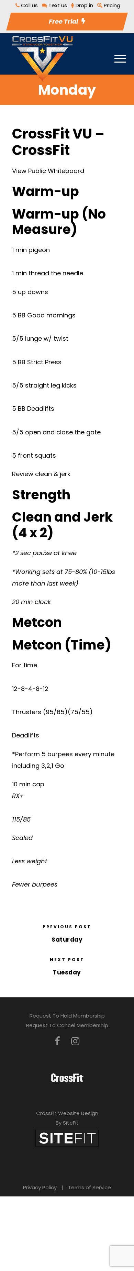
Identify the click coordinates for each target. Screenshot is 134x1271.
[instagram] (75, 1041)
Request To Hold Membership (67, 1015)
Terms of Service (89, 1187)
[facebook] (57, 1041)
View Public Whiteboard (48, 171)
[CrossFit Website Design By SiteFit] (67, 1137)
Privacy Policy (40, 1187)
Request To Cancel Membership (67, 1025)
